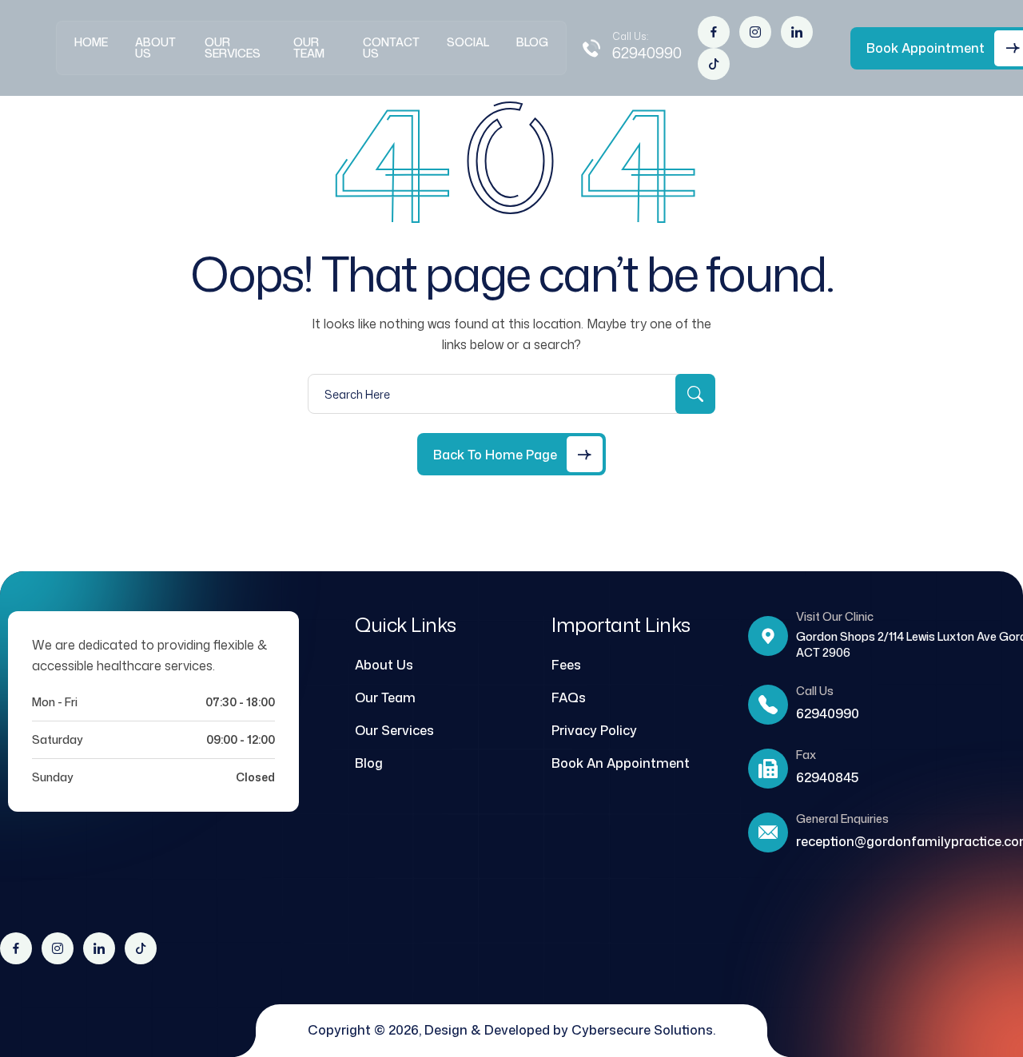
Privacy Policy (594, 730)
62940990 (647, 52)
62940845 (827, 777)
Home (91, 42)
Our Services (233, 47)
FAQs (568, 697)
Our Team (308, 47)
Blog (532, 42)
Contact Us (391, 47)
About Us (155, 47)
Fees (566, 665)
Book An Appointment (620, 763)
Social (468, 42)
